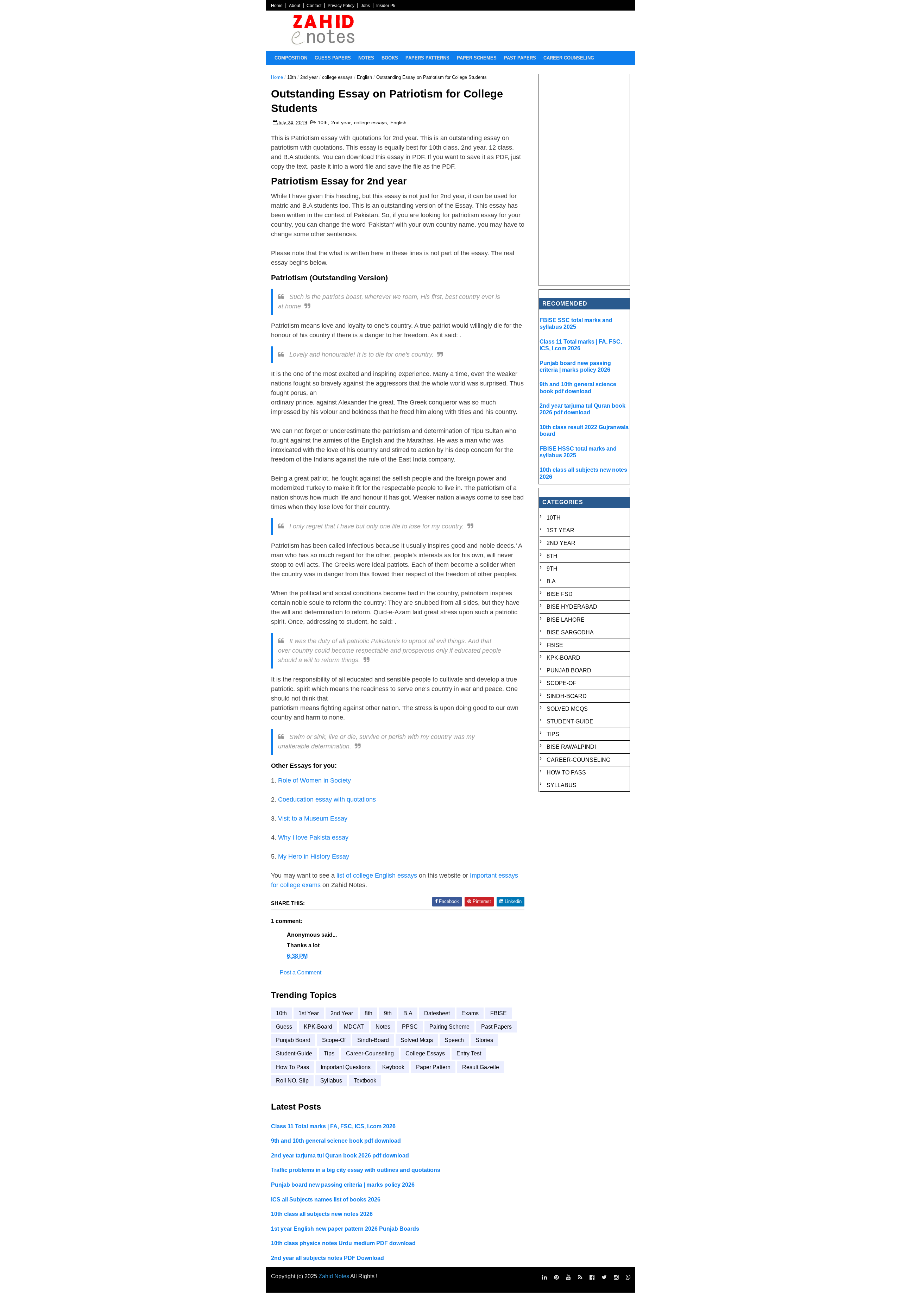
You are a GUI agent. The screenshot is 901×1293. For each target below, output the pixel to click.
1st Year (308, 1013)
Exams (470, 1013)
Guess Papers (333, 58)
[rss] (580, 1277)
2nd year (309, 77)
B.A (407, 1013)
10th (291, 77)
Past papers (520, 58)
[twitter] (604, 1277)
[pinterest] (556, 1277)
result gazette (480, 1067)
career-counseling (370, 1053)
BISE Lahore (566, 620)
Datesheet (437, 1013)
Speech (454, 1040)
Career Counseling (568, 58)
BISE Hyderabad (572, 607)
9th (388, 1013)
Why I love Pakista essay (313, 837)
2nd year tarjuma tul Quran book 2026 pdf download (340, 1156)
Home (277, 5)
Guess (284, 1027)
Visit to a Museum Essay (312, 818)
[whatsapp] (628, 1277)
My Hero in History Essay (313, 856)
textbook (365, 1081)
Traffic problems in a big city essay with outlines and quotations (355, 1170)
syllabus (331, 1081)
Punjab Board (293, 1040)
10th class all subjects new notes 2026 (322, 1214)
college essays (337, 77)
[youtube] (568, 1277)
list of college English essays (376, 875)
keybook (393, 1067)
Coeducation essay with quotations (327, 799)
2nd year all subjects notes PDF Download (327, 1258)
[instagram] (616, 1277)
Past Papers (496, 1027)
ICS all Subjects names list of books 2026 (325, 1200)
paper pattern (433, 1067)
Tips (329, 1053)
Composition (291, 58)
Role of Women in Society (314, 780)
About (294, 5)
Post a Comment (300, 972)
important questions (346, 1067)
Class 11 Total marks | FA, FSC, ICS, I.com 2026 (333, 1126)
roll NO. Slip (292, 1081)
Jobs (365, 5)
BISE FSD (560, 594)
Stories (484, 1040)
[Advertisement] (585, 179)
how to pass (292, 1067)
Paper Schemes (477, 58)
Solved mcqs (417, 1040)
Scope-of (334, 1040)
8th (368, 1013)
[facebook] (592, 1277)
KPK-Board (318, 1027)
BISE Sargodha (570, 632)
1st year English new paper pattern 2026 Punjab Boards (345, 1229)
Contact (314, 5)
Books (390, 58)
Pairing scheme (449, 1027)
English (364, 77)
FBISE (498, 1013)
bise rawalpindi (571, 747)
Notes (366, 58)
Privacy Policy (341, 5)
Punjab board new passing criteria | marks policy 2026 (343, 1185)
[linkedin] (544, 1277)
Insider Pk (385, 5)
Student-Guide (294, 1053)
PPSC (410, 1027)
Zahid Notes (334, 1276)
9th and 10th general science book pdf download (336, 1141)
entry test (468, 1053)
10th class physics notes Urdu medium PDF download (343, 1243)
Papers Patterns (427, 58)
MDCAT (354, 1027)
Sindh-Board (373, 1040)
